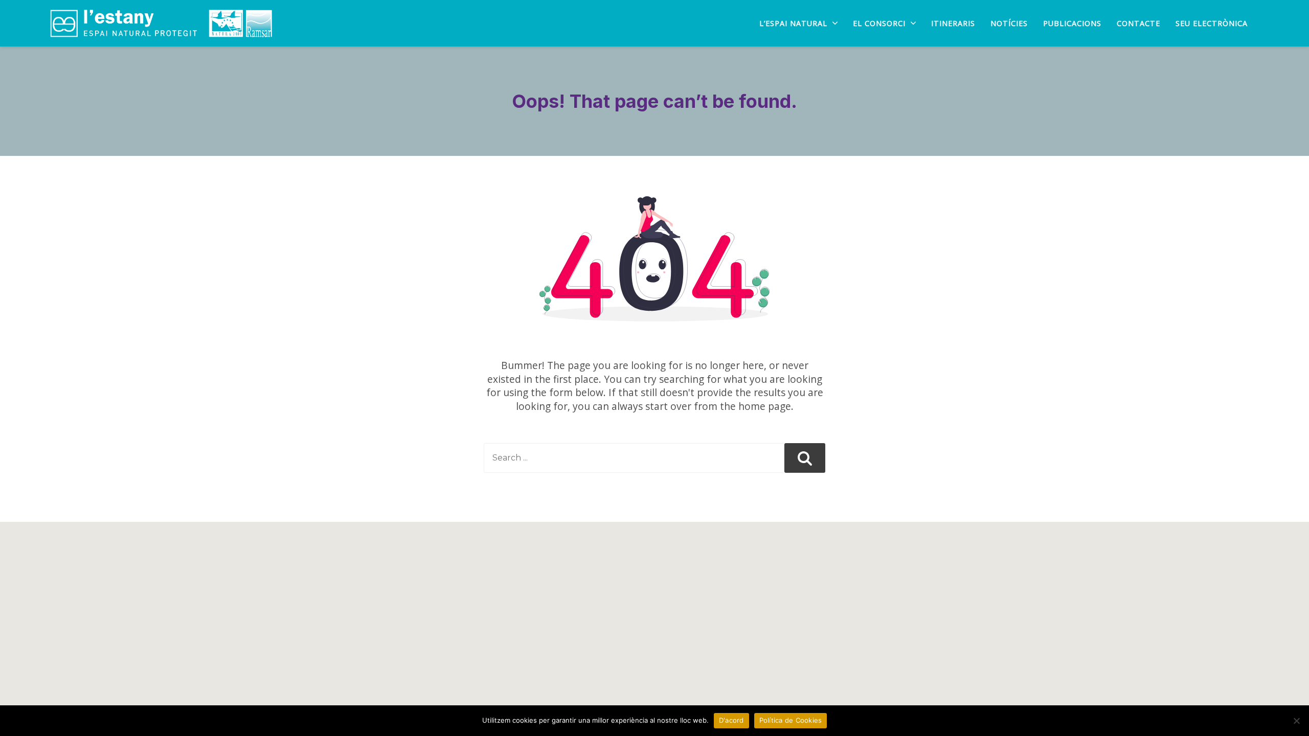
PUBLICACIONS (1072, 23)
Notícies (1009, 23)
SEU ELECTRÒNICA (1212, 23)
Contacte (1138, 23)
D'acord (731, 720)
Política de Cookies (790, 720)
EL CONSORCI (879, 23)
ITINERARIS (953, 23)
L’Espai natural (793, 23)
